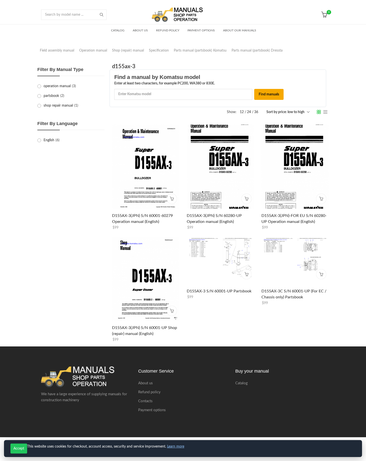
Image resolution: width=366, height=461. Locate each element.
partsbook (51, 96)
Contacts (145, 401)
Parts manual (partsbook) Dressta (257, 50)
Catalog (241, 383)
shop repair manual (58, 105)
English (49, 140)
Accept (18, 448)
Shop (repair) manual (128, 50)
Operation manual (93, 50)
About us (145, 383)
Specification (159, 50)
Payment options (152, 410)
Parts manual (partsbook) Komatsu (200, 50)
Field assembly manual (57, 50)
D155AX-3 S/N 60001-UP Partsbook (219, 291)
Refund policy (149, 392)
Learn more (175, 446)
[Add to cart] (172, 198)
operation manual (57, 86)
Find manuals (269, 94)
